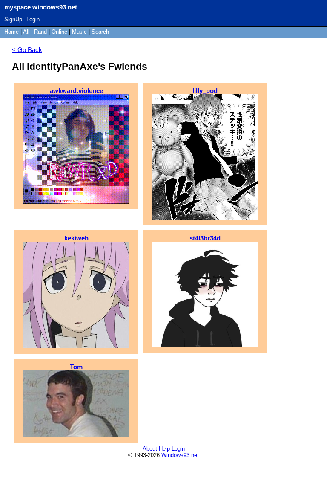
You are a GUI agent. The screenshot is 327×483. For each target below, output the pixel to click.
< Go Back (27, 49)
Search (100, 32)
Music (79, 32)
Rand (40, 32)
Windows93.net (180, 455)
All (27, 32)
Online (59, 32)
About (150, 448)
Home (11, 32)
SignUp (13, 19)
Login (33, 19)
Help (164, 448)
